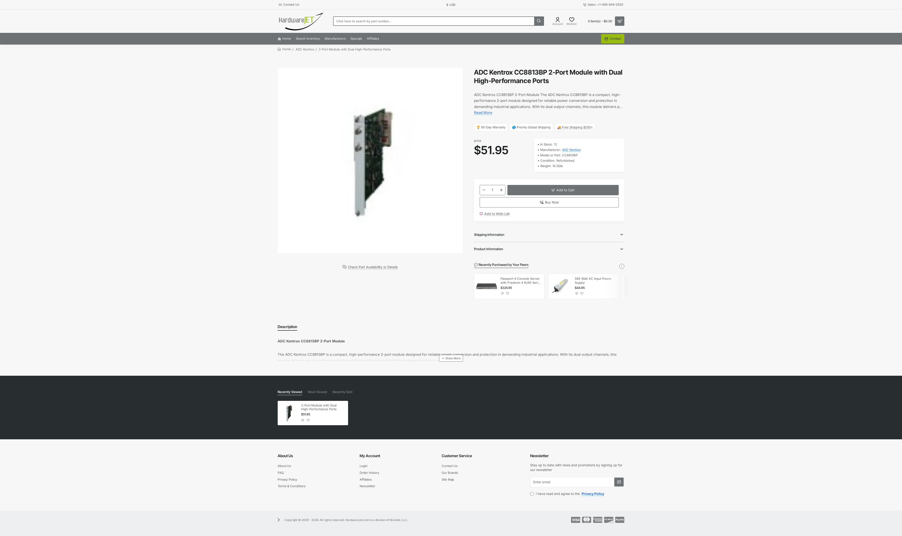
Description (287, 326)
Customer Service (457, 455)
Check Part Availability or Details (373, 267)
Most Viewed (317, 392)
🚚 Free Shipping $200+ (575, 127)
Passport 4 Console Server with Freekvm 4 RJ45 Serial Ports (520, 281)
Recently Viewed (290, 392)
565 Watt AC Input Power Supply (593, 280)
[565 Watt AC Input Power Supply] (561, 286)
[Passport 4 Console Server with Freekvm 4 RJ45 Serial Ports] (486, 286)
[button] (563, 190)
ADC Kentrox (304, 49)
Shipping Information (489, 235)
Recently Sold (342, 392)
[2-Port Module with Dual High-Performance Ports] (289, 413)
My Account (370, 455)
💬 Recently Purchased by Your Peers (501, 265)
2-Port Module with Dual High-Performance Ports (319, 407)
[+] (501, 190)
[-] (484, 190)
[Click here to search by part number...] (539, 21)
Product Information (488, 249)
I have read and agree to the (569, 494)
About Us (285, 455)
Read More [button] (483, 112)
